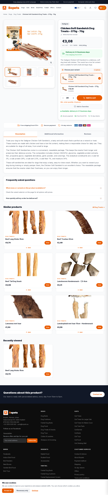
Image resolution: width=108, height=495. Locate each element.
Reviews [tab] (87, 134)
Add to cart (91, 98)
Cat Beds (77, 433)
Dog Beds (44, 416)
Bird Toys (6, 471)
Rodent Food (45, 457)
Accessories (45, 461)
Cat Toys (77, 436)
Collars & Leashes (47, 436)
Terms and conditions (81, 478)
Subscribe (32, 440)
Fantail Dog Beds (47, 423)
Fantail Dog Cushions (48, 474)
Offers (76, 471)
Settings (35, 490)
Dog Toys (44, 433)
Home (5, 14)
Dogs (10, 14)
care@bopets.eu (22, 424)
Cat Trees (77, 416)
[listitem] (12, 72)
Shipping (77, 464)
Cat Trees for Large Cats (83, 419)
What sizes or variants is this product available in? (26, 188)
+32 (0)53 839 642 (9, 424)
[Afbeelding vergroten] (51, 62)
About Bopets (79, 457)
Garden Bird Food (9, 468)
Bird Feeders (7, 461)
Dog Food (44, 426)
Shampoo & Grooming (48, 440)
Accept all (7, 490)
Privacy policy (79, 474)
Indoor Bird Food (9, 457)
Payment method (80, 461)
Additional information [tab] (54, 134)
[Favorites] (95, 8)
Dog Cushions (46, 419)
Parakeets (6, 454)
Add (29, 247)
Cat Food (77, 440)
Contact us (97, 394)
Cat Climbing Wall (80, 443)
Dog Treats (17, 14)
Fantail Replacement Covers (50, 477)
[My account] (90, 8)
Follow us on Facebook (12, 428)
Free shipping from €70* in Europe (24, 2)
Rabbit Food (45, 454)
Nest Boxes (7, 464)
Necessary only (22, 490)
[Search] (85, 8)
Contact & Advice (80, 454)
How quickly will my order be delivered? (22, 198)
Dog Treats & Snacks (48, 430)
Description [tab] (20, 134)
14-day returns (79, 468)
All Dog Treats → (99, 207)
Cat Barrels (78, 430)
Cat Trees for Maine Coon (83, 423)
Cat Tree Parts (79, 426)
